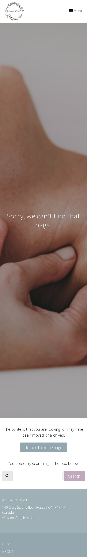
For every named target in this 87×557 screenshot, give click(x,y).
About (7, 551)
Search (74, 475)
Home (7, 544)
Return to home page (43, 447)
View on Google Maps (18, 517)
